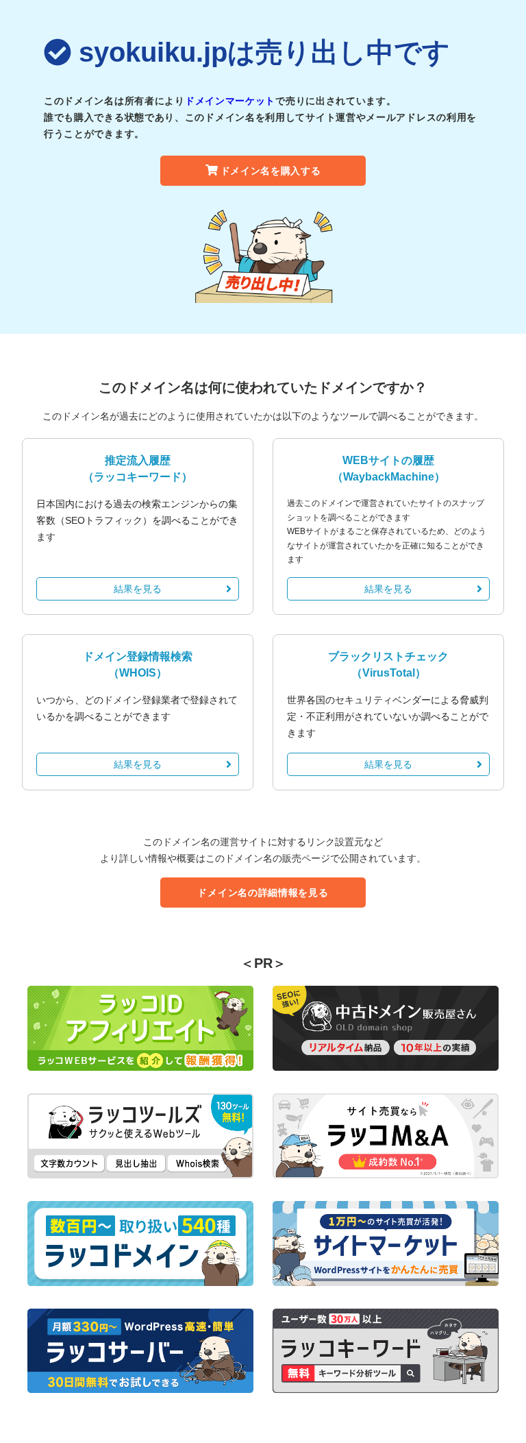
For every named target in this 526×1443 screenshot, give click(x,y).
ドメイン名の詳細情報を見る (262, 892)
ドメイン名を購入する (271, 170)
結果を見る (138, 588)
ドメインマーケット (230, 100)
